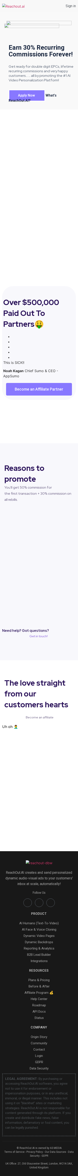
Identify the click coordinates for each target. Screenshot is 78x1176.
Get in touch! (38, 636)
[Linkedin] (39, 902)
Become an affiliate (40, 717)
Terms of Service (14, 1151)
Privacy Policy (34, 1151)
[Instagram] (50, 902)
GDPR (45, 1155)
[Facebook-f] (27, 902)
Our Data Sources (55, 1151)
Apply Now (27, 95)
